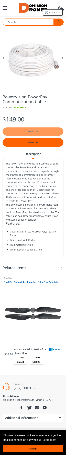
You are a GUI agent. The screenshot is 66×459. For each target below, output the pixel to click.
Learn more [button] (49, 439)
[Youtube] (45, 407)
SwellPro (8, 277)
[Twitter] (29, 407)
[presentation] (58, 268)
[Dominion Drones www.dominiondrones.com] (33, 7)
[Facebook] (21, 407)
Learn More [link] (21, 353)
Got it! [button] (33, 448)
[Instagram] (37, 407)
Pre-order (33, 142)
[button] (52, 12)
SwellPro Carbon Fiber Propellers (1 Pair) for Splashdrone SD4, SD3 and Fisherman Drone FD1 (33, 282)
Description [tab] (33, 154)
